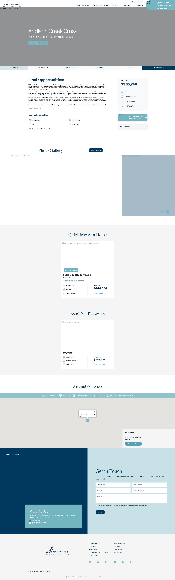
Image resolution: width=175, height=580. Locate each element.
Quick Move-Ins (119, 543)
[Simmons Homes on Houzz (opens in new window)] (123, 562)
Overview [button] (14, 67)
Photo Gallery (118, 549)
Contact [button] (139, 5)
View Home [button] (98, 293)
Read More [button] (33, 108)
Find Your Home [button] (83, 5)
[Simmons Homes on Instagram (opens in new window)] (131, 562)
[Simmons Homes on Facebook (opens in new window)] (90, 562)
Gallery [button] (42, 67)
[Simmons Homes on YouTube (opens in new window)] (115, 562)
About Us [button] (127, 5)
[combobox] (138, 2)
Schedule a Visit (160, 67)
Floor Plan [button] (99, 67)
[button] (137, 117)
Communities (93, 543)
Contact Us (117, 552)
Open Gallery (96, 150)
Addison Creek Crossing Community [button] (74, 280)
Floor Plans (93, 546)
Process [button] (116, 5)
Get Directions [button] (133, 444)
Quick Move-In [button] (71, 67)
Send (100, 512)
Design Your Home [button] (101, 5)
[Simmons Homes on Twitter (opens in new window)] (98, 562)
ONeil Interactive (104, 576)
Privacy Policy (93, 555)
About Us (117, 546)
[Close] (94, 412)
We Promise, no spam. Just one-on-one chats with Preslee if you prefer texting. (123, 505)
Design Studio (93, 549)
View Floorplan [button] (99, 364)
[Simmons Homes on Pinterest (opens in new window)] (106, 562)
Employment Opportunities (98, 552)
